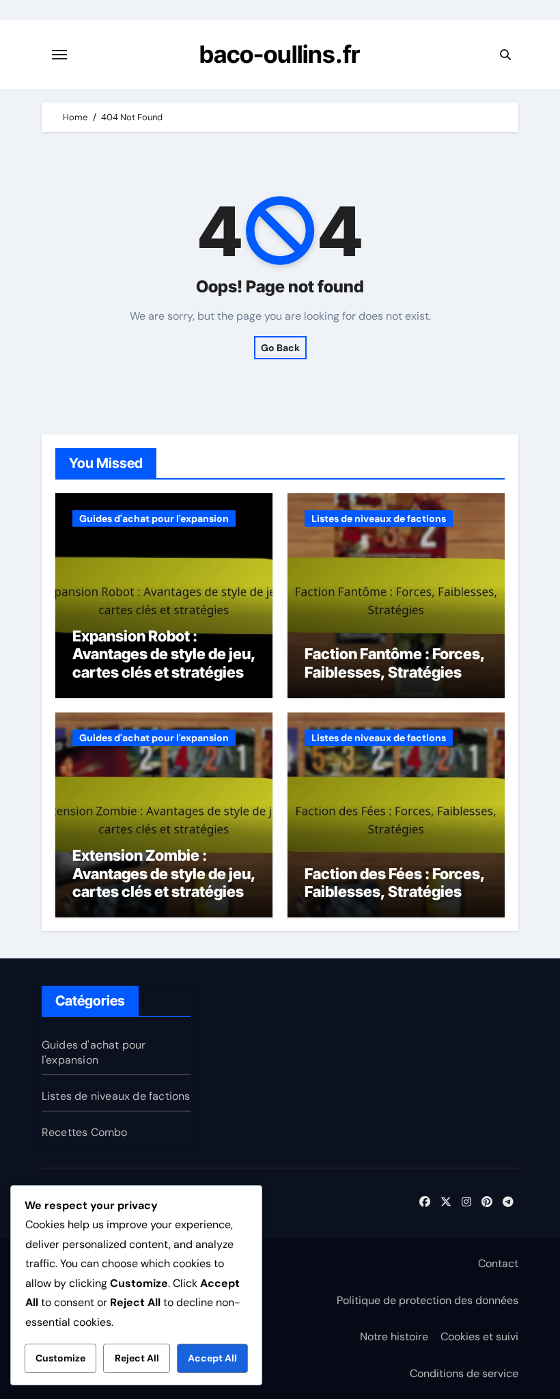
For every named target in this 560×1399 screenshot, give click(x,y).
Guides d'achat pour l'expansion (154, 518)
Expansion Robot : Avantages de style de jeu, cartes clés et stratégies (163, 654)
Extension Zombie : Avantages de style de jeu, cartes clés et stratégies (163, 873)
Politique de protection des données (427, 1300)
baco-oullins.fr (279, 54)
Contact (498, 1263)
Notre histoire (394, 1336)
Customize (60, 1358)
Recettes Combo (85, 1132)
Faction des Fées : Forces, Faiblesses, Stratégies (395, 882)
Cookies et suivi (479, 1336)
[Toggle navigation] (59, 54)
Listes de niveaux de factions (378, 518)
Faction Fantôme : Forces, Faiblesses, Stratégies (395, 662)
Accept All (212, 1358)
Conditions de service (464, 1373)
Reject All (137, 1358)
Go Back (280, 348)
